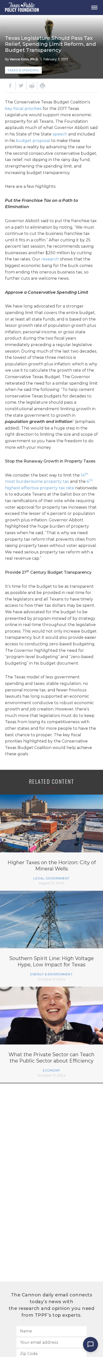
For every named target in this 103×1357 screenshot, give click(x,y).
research (50, 259)
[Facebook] (10, 85)
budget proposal (33, 140)
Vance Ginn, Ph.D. (24, 59)
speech (59, 134)
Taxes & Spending (23, 70)
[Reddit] (31, 85)
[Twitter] (21, 85)
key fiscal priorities (23, 108)
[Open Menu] (94, 7)
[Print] (42, 85)
